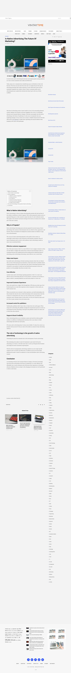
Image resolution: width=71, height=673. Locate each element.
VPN (50, 569)
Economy (50, 412)
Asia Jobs (50, 367)
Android (50, 357)
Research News (51, 518)
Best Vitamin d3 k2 (51, 120)
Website (19, 640)
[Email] (2, 89)
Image (50, 455)
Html (50, 453)
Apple (50, 359)
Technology (51, 549)
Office (50, 503)
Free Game (51, 430)
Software (12, 637)
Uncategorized (51, 564)
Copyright (29, 663)
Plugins (35, 31)
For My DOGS (50, 155)
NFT (50, 501)
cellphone (19, 630)
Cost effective (12, 198)
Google (9, 634)
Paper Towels (50, 161)
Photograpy (51, 511)
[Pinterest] (2, 84)
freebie (21, 632)
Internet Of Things (52, 468)
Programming (51, 513)
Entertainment (51, 417)
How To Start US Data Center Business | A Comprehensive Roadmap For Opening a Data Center (36, 639)
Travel (50, 556)
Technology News (52, 551)
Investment (51, 470)
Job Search (52, 663)
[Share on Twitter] (2, 81)
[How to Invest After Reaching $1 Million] (27, 635)
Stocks (50, 541)
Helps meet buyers (13, 197)
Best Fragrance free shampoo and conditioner (56, 107)
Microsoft (50, 491)
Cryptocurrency (51, 410)
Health (50, 445)
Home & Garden (51, 448)
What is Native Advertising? (13, 192)
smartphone (9, 637)
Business (7, 36)
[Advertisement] (35, 8)
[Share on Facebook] (2, 78)
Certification (51, 395)
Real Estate (51, 516)
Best (20, 628)
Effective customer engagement (15, 195)
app (9, 628)
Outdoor (50, 506)
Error (11, 632)
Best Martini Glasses (52, 94)
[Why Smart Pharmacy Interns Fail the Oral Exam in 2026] (27, 649)
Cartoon (50, 390)
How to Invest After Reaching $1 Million (35, 634)
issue (15, 635)
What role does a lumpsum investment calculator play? (10, 427)
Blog (25, 31)
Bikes (50, 372)
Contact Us (35, 663)
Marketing (8, 404)
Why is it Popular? (11, 194)
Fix (16, 632)
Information (51, 460)
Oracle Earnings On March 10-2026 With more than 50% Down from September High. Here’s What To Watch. (36, 646)
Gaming (50, 435)
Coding (50, 402)
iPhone (13, 635)
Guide (12, 634)
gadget (6, 634)
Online (20, 635)
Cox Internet (15, 119)
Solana (50, 536)
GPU (50, 440)
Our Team (49, 33)
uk (19, 637)
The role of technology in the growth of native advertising (19, 203)
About (17, 663)
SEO (50, 531)
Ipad (10, 635)
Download (9, 632)
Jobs (54, 33)
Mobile (42, 33)
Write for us (10, 31)
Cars (50, 387)
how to (16, 634)
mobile (17, 635)
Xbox (50, 579)
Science (50, 526)
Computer (36, 33)
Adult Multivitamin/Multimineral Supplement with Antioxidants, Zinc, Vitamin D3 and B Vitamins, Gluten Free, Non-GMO (56, 134)
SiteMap (46, 663)
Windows (50, 574)
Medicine (50, 488)
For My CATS (50, 148)
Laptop (50, 478)
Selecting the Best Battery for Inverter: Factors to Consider (38, 427)
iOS (9, 635)
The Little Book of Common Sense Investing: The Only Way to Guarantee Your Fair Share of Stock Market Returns (56, 202)
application (14, 628)
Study (50, 546)
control (22, 630)
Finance (50, 425)
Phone (50, 508)
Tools (50, 554)
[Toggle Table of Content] (29, 191)
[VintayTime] (35, 24)
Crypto (50, 407)
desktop (6, 632)
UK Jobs (50, 561)
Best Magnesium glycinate (53, 113)
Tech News (51, 31)
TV (49, 559)
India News (51, 458)
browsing (12, 630)
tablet (15, 637)
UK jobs (7, 640)
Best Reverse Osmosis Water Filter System (56, 101)
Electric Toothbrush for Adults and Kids (55, 178)
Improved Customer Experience (15, 199)
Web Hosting (18, 31)
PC (21, 635)
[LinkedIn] (2, 86)
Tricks (18, 637)
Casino (50, 392)
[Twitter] (32, 659)
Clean (50, 397)
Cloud (50, 400)
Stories (50, 544)
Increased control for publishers (15, 201)
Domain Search (43, 31)
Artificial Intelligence (52, 364)
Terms (41, 663)
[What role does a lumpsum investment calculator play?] (11, 418)
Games (23, 33)
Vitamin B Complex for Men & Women (55, 126)
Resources (51, 521)
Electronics (51, 415)
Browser (10, 630)
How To (50, 450)
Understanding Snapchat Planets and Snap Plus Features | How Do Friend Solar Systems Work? (36, 632)
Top (36, 669)
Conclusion (10, 205)
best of (6, 630)
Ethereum (50, 420)
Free (18, 632)
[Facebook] (28, 659)
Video (17, 640)
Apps (50, 362)
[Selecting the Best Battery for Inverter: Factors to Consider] (39, 419)
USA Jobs (50, 566)
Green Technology (52, 443)
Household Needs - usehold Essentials (55, 142)
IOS (49, 473)
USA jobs (13, 640)
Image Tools (59, 31)
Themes (30, 31)
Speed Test (17, 33)
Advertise (23, 663)
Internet (30, 33)
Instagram (51, 463)
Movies (50, 496)
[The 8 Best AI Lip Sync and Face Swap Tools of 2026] (27, 628)
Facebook (14, 632)
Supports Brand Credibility (14, 202)
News (50, 498)
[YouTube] (39, 659)
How (14, 634)
